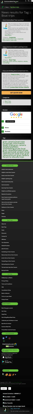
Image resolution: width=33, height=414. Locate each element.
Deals (3, 230)
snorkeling (6, 63)
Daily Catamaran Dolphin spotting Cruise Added (15, 47)
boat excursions (5, 184)
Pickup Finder (5, 299)
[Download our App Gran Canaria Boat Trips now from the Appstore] (7, 357)
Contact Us (4, 236)
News (7, 7)
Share (7, 127)
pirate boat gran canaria (14, 149)
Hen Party (4, 311)
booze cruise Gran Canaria (8, 175)
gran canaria (13, 61)
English (3, 388)
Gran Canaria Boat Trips (16, 382)
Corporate (12, 37)
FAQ (3, 287)
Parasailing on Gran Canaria (8, 261)
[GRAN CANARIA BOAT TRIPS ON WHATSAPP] (4, 341)
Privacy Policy (5, 281)
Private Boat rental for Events (9, 329)
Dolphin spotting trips (7, 178)
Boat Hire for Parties (6, 323)
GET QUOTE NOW (16, 93)
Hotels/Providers (6, 245)
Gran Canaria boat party (7, 181)
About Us (4, 224)
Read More (8, 35)
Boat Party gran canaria (7, 308)
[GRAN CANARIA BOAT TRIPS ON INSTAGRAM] (9, 338)
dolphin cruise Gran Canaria (8, 172)
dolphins (20, 61)
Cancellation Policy (6, 290)
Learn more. (4, 364)
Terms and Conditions (7, 284)
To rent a (17, 87)
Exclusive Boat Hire (6, 326)
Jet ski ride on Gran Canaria (8, 258)
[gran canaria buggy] (6, 374)
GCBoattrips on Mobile (7, 277)
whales (26, 61)
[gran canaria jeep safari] (9, 374)
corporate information (14, 143)
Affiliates (4, 239)
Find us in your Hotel (7, 296)
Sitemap (4, 216)
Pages (3, 213)
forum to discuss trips (13, 157)
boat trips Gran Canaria (7, 188)
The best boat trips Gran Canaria (9, 267)
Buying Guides (5, 270)
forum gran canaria (19, 155)
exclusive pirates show (18, 152)
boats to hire (15, 74)
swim (5, 153)
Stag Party (4, 314)
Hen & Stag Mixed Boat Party (8, 317)
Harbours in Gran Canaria (8, 207)
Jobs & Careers (5, 248)
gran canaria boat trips (10, 39)
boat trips (14, 40)
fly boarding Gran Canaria (8, 264)
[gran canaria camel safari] (13, 374)
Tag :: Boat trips (15, 408)
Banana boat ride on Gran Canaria (10, 255)
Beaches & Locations (6, 194)
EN (28, 1)
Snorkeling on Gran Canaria (8, 251)
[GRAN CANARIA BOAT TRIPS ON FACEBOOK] (3, 338)
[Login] (32, 1)
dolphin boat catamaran (7, 169)
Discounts (4, 233)
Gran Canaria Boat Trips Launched (13, 20)
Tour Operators (5, 242)
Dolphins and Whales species (9, 191)
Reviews (7, 131)
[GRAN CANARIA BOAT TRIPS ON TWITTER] (6, 337)
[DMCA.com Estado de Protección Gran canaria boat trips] (10, 346)
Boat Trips (12, 60)
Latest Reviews (10, 121)
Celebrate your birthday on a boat (10, 320)
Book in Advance (5, 293)
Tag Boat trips (14, 7)
